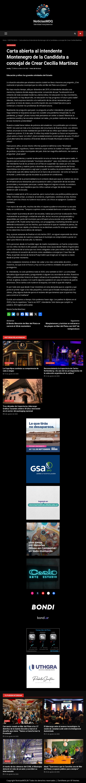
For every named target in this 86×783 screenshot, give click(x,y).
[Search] (75, 33)
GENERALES (49, 761)
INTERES (7, 761)
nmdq (9, 68)
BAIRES (7, 721)
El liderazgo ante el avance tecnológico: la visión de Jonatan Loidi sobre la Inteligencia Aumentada (63, 711)
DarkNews (62, 780)
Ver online (80, 33)
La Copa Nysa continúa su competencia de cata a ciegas (22, 353)
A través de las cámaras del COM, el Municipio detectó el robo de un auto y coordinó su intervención (22, 751)
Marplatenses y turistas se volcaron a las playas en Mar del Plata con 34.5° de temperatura (61, 324)
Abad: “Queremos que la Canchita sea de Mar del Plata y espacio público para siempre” (63, 751)
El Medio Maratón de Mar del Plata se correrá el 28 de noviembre (23, 323)
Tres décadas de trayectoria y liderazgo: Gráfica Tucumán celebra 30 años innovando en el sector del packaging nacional (22, 391)
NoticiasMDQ (43, 21)
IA (46, 721)
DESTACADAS (11, 45)
